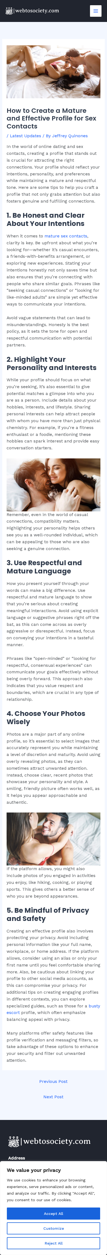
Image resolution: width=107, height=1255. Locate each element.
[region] (53, 1208)
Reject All (54, 1243)
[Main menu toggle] (96, 11)
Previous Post (53, 1081)
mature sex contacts (65, 236)
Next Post (53, 1096)
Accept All (53, 1213)
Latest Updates (25, 135)
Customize (53, 1228)
